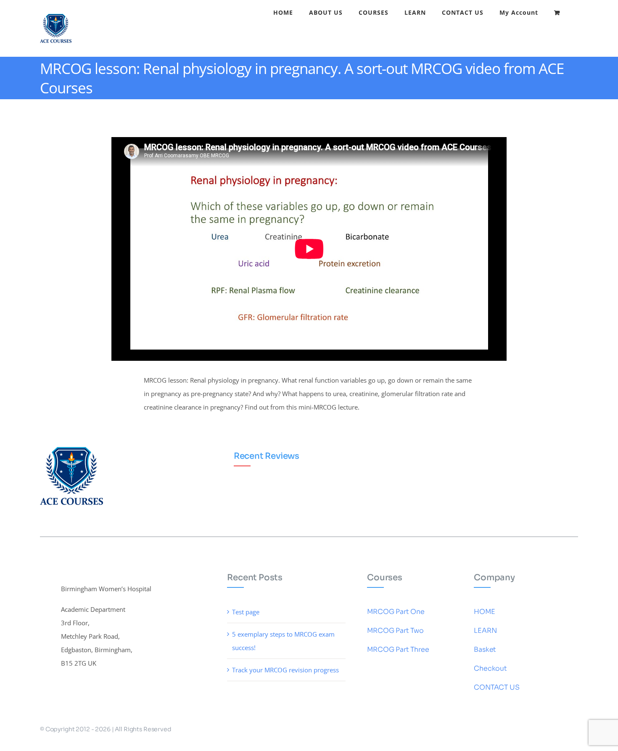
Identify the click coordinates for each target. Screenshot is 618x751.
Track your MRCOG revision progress (285, 670)
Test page (245, 612)
